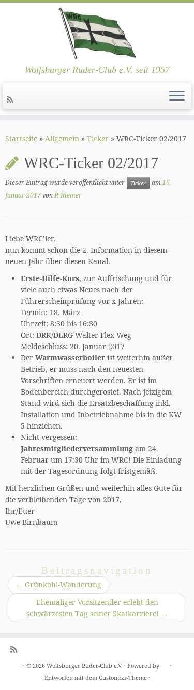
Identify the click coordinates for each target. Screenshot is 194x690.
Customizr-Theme (123, 677)
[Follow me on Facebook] (20, 99)
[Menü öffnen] (177, 96)
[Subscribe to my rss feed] (11, 99)
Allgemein (62, 138)
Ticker (98, 138)
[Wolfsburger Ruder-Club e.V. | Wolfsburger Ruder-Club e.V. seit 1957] (97, 33)
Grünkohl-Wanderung (58, 584)
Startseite (21, 138)
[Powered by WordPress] (164, 663)
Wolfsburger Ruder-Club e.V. (85, 665)
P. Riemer (68, 195)
